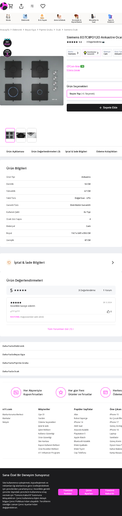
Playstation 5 (79, 433)
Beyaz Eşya (30, 29)
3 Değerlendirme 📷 (96, 42)
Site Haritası (43, 441)
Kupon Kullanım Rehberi (49, 445)
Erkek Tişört (79, 449)
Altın (76, 414)
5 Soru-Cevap (73, 70)
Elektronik (17, 29)
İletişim (6, 422)
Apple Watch (79, 437)
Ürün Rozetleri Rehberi (48, 449)
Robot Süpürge (81, 418)
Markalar (6, 418)
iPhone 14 (78, 422)
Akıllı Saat (78, 426)
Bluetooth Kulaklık (82, 441)
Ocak (58, 29)
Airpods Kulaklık (81, 430)
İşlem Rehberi (44, 430)
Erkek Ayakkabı (80, 445)
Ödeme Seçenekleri (47, 422)
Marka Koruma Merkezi (13, 414)
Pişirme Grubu (46, 29)
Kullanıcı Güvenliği (46, 433)
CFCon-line (73, 66)
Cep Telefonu (80, 453)
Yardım (41, 418)
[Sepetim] (10, 6)
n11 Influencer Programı (49, 453)
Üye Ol (41, 414)
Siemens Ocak (71, 29)
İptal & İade (43, 426)
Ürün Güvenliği (44, 437)
